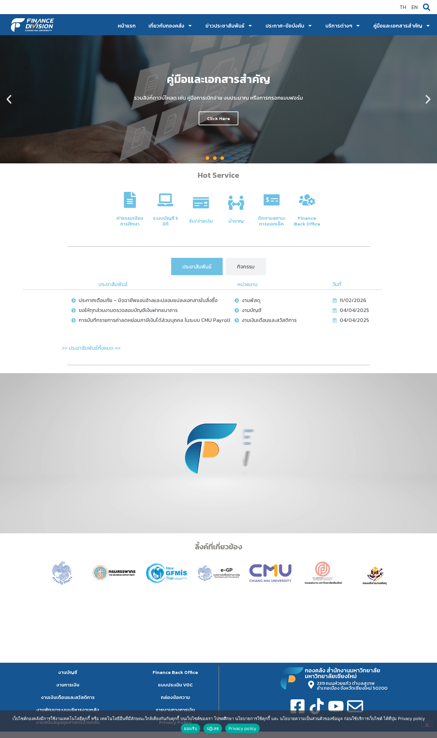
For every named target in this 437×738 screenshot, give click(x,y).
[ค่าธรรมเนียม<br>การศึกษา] (130, 200)
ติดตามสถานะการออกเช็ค (271, 220)
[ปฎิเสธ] (426, 724)
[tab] (197, 266)
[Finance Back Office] (307, 200)
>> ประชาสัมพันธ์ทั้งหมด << (91, 348)
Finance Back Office (307, 220)
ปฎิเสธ (213, 728)
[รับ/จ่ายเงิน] (201, 203)
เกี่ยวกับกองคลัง (166, 25)
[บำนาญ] (236, 203)
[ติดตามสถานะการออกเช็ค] (272, 200)
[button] (9, 99)
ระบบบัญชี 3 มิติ (165, 220)
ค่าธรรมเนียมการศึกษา (129, 220)
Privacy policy (242, 728)
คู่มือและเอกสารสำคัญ (397, 25)
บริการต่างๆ (338, 25)
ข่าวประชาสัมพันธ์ (224, 25)
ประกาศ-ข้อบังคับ (285, 25)
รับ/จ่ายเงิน (201, 221)
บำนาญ (236, 221)
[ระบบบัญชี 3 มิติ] (165, 200)
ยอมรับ (190, 728)
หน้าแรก (127, 25)
